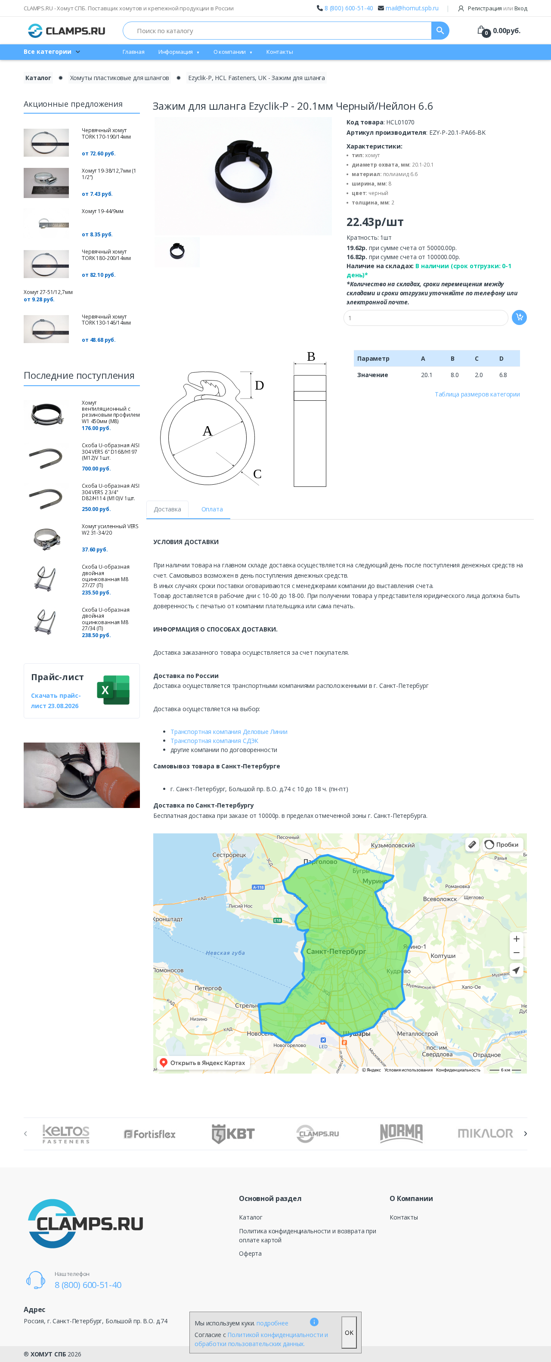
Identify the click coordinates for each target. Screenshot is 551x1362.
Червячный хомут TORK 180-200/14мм (106, 254)
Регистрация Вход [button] (497, 8)
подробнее (272, 1323)
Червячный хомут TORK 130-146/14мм (106, 319)
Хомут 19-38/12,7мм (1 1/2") (109, 173)
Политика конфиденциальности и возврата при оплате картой (307, 1235)
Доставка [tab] (167, 509)
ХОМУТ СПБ (48, 1354)
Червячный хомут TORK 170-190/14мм (106, 133)
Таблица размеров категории (477, 394)
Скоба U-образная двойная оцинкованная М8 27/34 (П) (106, 619)
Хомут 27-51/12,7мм (48, 292)
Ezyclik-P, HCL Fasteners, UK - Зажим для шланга (256, 78)
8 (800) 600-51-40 (349, 8)
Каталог (38, 78)
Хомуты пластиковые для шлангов (120, 78)
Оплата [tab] (212, 509)
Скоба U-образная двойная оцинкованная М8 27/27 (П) (106, 576)
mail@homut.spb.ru (412, 8)
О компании (230, 52)
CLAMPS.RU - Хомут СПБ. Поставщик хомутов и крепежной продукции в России (129, 8)
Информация (175, 52)
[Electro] (67, 30)
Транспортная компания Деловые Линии (229, 731)
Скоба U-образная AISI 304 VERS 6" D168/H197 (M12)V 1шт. (110, 451)
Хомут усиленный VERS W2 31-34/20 (110, 529)
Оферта (250, 1253)
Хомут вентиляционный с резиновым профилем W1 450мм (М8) (110, 412)
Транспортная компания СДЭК (214, 741)
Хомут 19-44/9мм (103, 211)
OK (349, 1332)
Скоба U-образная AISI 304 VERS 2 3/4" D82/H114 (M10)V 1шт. (110, 492)
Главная (134, 52)
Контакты (279, 52)
